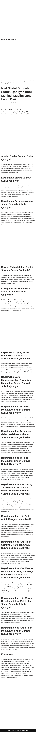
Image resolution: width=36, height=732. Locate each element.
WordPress (25, 730)
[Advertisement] (18, 18)
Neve (9, 730)
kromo (5, 102)
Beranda (3, 81)
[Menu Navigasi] (33, 39)
